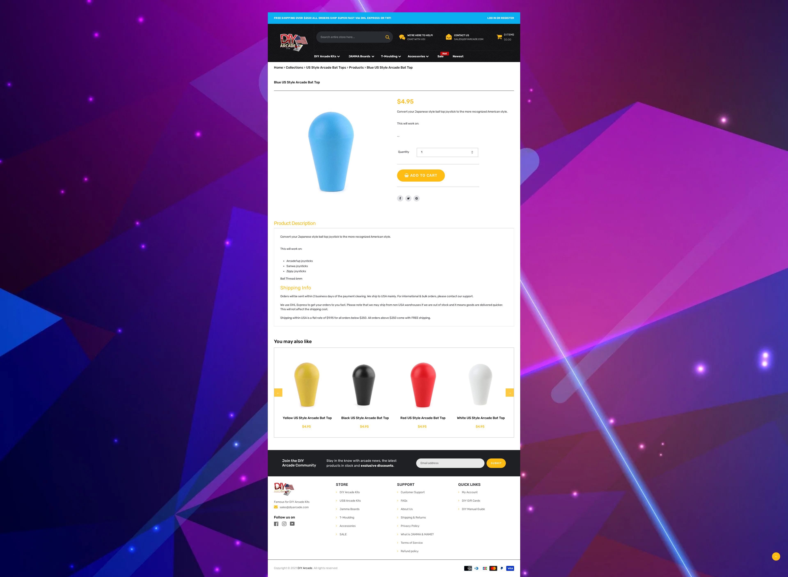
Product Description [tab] (295, 223)
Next (510, 392)
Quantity (403, 152)
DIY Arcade (305, 568)
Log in (491, 18)
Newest (458, 56)
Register (507, 18)
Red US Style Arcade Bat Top (423, 418)
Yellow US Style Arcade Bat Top (307, 418)
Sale (440, 56)
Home (278, 67)
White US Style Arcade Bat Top (481, 418)
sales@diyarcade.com (294, 507)
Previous (278, 392)
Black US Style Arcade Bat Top (365, 418)
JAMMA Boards (359, 56)
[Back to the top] (776, 556)
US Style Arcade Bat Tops (326, 67)
